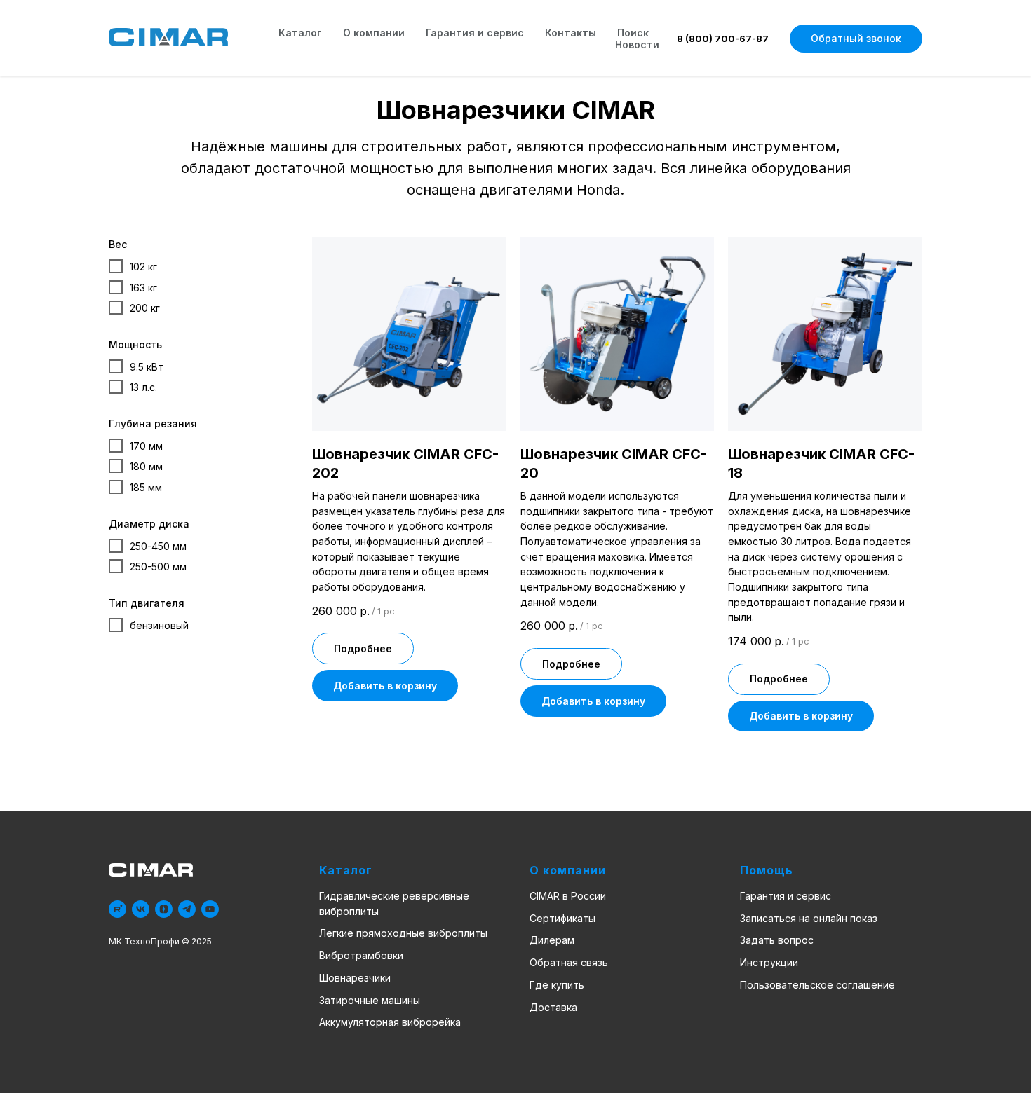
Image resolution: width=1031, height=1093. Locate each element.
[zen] (164, 909)
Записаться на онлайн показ (808, 918)
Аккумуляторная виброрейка (390, 1022)
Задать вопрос (777, 940)
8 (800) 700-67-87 (723, 38)
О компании (374, 33)
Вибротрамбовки (361, 955)
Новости (637, 44)
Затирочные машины (369, 1000)
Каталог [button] (300, 33)
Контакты (570, 33)
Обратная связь (569, 962)
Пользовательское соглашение (817, 985)
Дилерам (552, 940)
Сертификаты (562, 918)
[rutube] (117, 909)
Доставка (553, 1007)
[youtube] (210, 909)
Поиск (633, 33)
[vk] (140, 909)
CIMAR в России (568, 896)
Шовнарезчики (355, 978)
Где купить (557, 985)
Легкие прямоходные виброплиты (403, 933)
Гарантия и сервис (475, 33)
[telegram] (187, 909)
